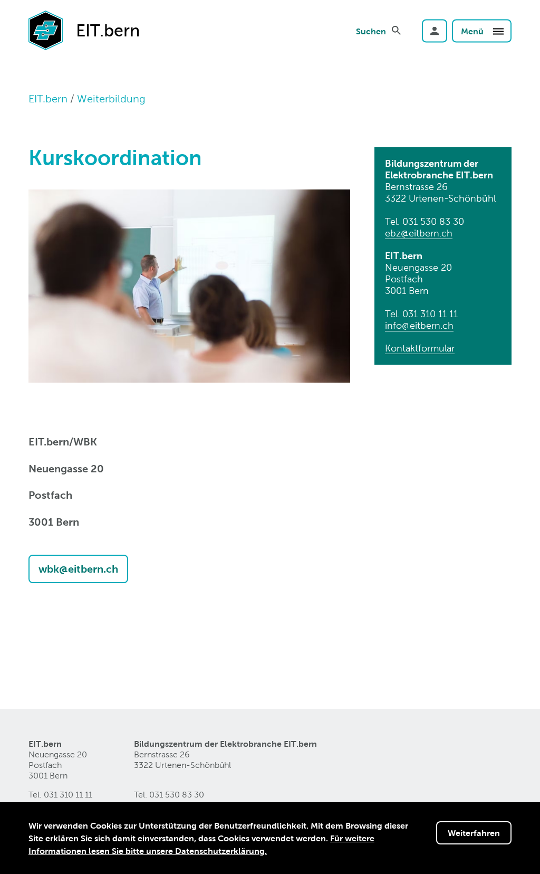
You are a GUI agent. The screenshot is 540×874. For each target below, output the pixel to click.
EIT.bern (48, 98)
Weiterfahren (474, 833)
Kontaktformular (420, 348)
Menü (473, 30)
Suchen (371, 30)
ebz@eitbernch (418, 233)
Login (434, 30)
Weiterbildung (111, 98)
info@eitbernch (419, 325)
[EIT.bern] (45, 29)
